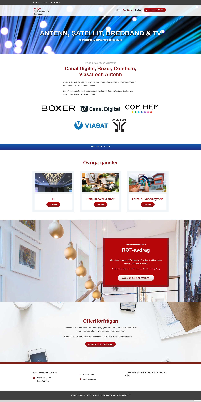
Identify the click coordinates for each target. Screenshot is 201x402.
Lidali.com (126, 395)
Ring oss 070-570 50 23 (42, 2)
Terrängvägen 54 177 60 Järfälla (44, 379)
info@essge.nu (55, 2)
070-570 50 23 (89, 374)
